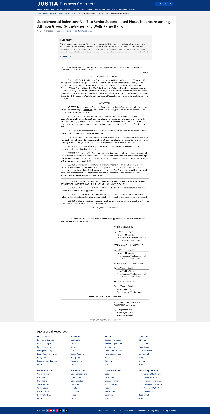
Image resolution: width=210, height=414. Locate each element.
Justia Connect (102, 411)
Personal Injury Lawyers (47, 361)
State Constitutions (79, 374)
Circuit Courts (42, 388)
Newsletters (112, 9)
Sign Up (168, 3)
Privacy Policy (153, 411)
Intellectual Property (113, 350)
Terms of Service (140, 411)
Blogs (141, 357)
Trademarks (110, 391)
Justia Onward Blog (147, 391)
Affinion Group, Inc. (72, 13)
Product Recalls (111, 384)
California (75, 384)
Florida (74, 388)
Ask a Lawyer (56, 9)
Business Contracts (56, 13)
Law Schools (86, 9)
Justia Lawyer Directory (148, 377)
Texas (73, 395)
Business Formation (113, 340)
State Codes (76, 377)
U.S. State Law (78, 370)
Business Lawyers (44, 343)
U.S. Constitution (44, 374)
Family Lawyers (43, 357)
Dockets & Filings (44, 395)
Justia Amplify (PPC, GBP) (149, 388)
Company (124, 411)
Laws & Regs (99, 9)
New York (75, 391)
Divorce (74, 347)
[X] (66, 410)
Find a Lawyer (43, 9)
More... (40, 364)
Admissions (143, 343)
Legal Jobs (109, 374)
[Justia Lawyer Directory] (69, 410)
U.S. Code (41, 377)
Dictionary (143, 340)
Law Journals (144, 354)
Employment (110, 347)
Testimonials (144, 395)
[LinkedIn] (47, 410)
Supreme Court (43, 384)
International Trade (113, 354)
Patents (108, 388)
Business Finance (64, 31)
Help (131, 411)
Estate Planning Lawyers (47, 354)
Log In (159, 3)
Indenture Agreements (83, 31)
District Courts (43, 391)
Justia (39, 13)
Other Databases (113, 370)
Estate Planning (77, 354)
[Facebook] (54, 410)
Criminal (74, 343)
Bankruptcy (76, 340)
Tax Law (108, 361)
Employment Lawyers (46, 350)
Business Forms (111, 381)
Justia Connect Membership (150, 374)
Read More (65, 56)
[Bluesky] (63, 410)
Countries (109, 395)
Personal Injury (77, 361)
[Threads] (60, 410)
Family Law (75, 357)
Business (109, 336)
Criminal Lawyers (44, 347)
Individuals (76, 336)
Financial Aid (144, 347)
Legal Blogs (110, 377)
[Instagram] (57, 410)
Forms (45, 13)
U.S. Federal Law (45, 370)
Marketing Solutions (127, 9)
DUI (72, 350)
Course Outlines (145, 350)
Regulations (42, 381)
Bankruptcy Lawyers (45, 340)
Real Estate (109, 357)
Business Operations (113, 343)
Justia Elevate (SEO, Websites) (151, 384)
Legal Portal (114, 411)
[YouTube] (50, 410)
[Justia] (47, 4)
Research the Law (71, 9)
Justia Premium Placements (150, 381)
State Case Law (77, 381)
